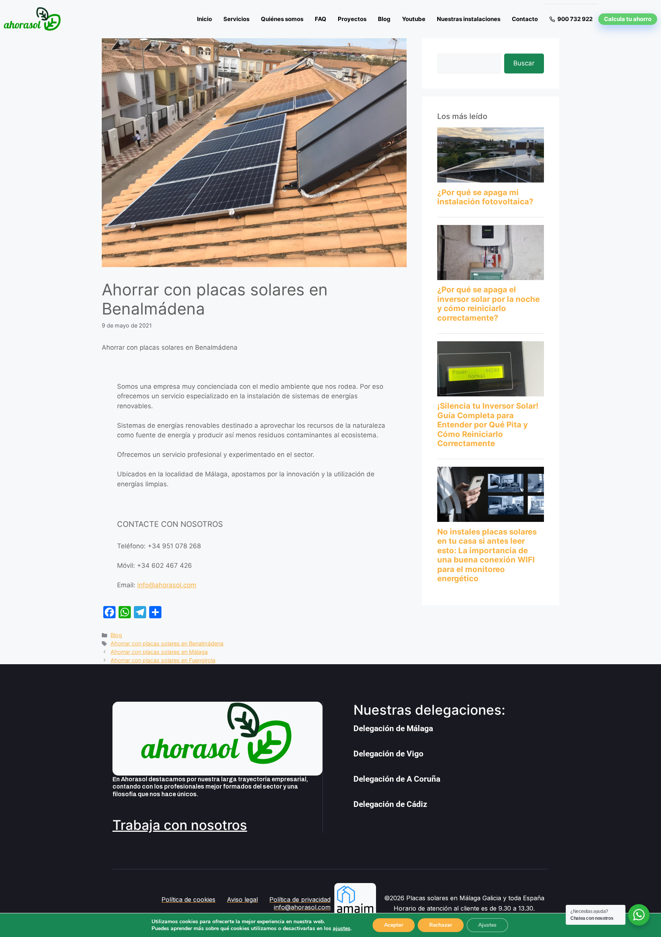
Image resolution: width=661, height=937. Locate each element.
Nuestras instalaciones (468, 19)
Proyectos (352, 19)
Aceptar (393, 925)
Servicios (236, 19)
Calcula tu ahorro (627, 19)
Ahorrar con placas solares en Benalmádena (167, 643)
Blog (384, 19)
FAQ (320, 19)
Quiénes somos (282, 19)
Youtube (413, 19)
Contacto (525, 19)
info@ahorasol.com (166, 585)
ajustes (341, 928)
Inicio (204, 19)
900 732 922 (575, 19)
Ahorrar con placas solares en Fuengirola (163, 660)
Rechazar (440, 925)
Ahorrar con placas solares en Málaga (159, 652)
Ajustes (487, 925)
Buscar (523, 63)
